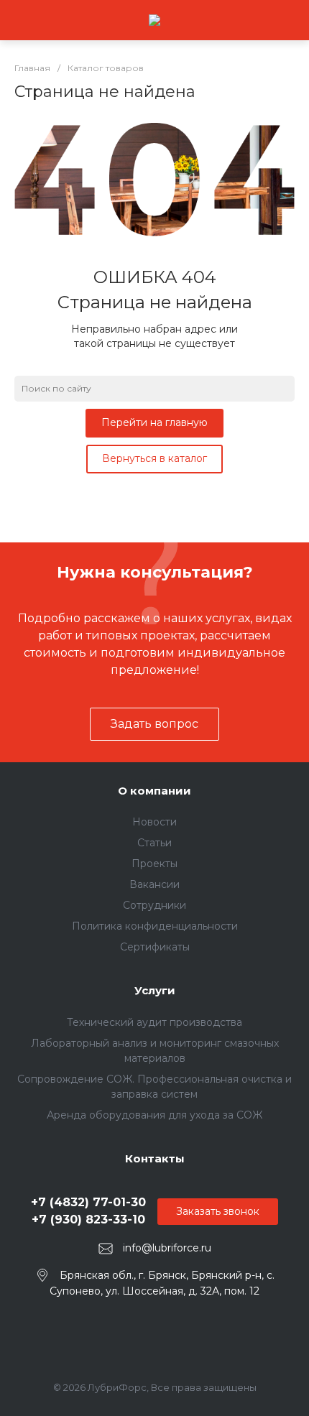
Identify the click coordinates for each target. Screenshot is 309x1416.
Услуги (154, 990)
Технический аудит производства (154, 1022)
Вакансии (154, 884)
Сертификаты (155, 946)
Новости (154, 821)
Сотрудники (154, 905)
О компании (154, 790)
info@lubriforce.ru (167, 1247)
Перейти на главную (154, 422)
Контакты (155, 1158)
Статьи (154, 842)
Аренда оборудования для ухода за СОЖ (154, 1115)
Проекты (154, 863)
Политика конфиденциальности (155, 926)
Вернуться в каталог (154, 458)
